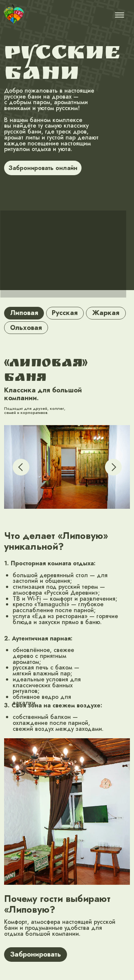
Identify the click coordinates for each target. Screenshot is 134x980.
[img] (14, 14)
